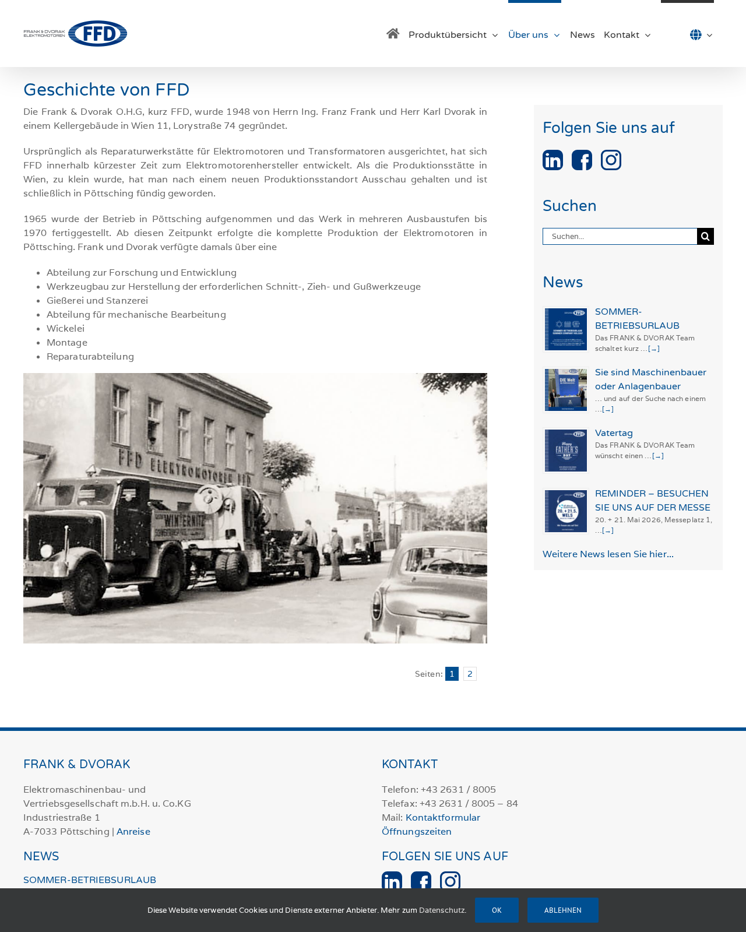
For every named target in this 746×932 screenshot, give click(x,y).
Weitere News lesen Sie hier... (608, 554)
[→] (654, 348)
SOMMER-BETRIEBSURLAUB (89, 880)
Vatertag (614, 433)
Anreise (133, 831)
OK (497, 910)
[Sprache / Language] (687, 33)
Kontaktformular (443, 817)
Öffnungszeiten (417, 831)
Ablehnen (563, 910)
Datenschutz (442, 910)
